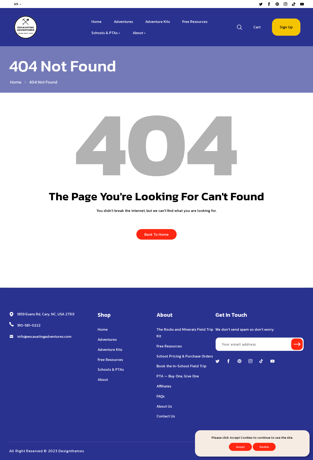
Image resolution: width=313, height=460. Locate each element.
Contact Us (165, 416)
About (103, 379)
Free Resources (110, 359)
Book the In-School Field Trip (181, 366)
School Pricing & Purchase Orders (184, 356)
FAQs (160, 396)
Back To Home (156, 234)
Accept (240, 447)
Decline (264, 447)
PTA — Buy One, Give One (177, 376)
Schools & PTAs (111, 369)
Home (15, 82)
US (16, 4)
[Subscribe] (297, 344)
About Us (164, 406)
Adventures (107, 339)
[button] (257, 27)
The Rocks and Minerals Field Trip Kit (184, 333)
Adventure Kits (110, 349)
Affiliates (163, 386)
